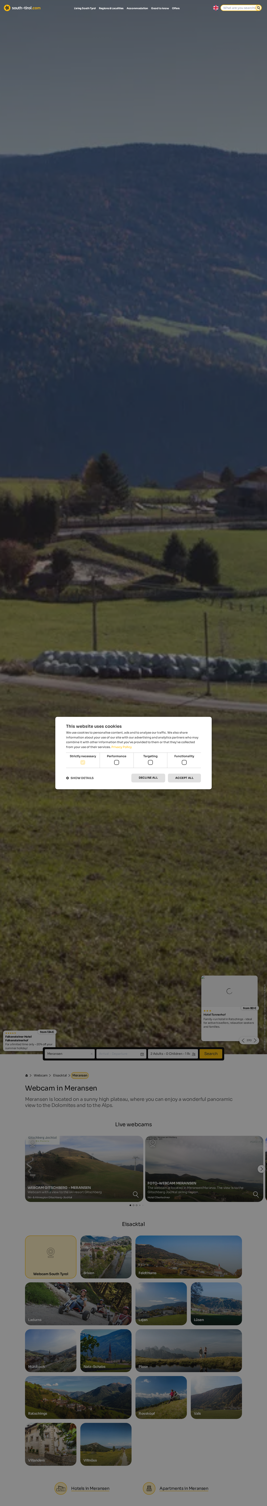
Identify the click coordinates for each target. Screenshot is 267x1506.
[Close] (205, 704)
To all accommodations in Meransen (133, 798)
